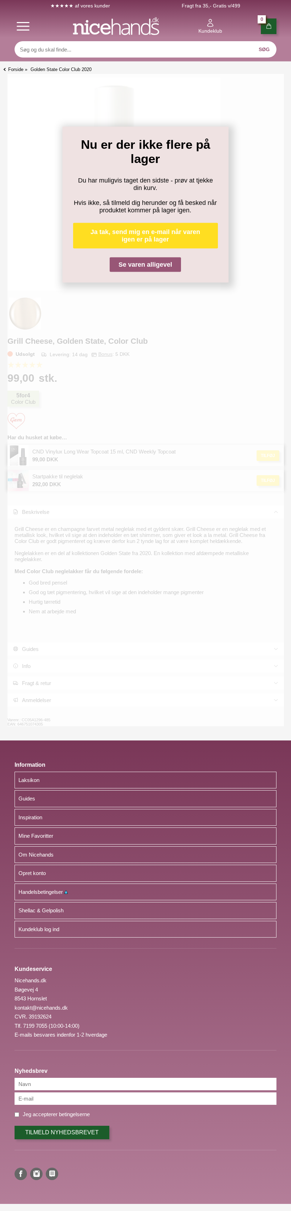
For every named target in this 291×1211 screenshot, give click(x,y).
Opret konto (32, 873)
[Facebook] (21, 1174)
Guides (26, 798)
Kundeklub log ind (38, 929)
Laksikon (28, 780)
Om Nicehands (36, 855)
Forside (15, 69)
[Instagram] (36, 1174)
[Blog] (52, 1174)
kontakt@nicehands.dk (41, 1008)
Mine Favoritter (35, 836)
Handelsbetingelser (41, 892)
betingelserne (74, 1114)
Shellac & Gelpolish (41, 910)
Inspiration (30, 817)
